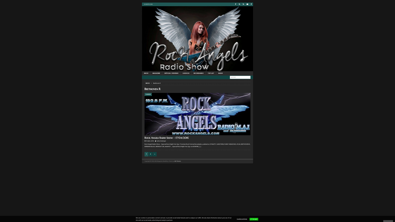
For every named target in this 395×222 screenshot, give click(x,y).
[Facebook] (235, 4)
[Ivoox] (239, 4)
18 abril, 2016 (150, 141)
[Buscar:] (240, 77)
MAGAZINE (156, 73)
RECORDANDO (199, 73)
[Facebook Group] (251, 4)
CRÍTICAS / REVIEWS (171, 73)
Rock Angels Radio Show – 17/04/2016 (167, 137)
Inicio (146, 73)
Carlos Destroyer (161, 141)
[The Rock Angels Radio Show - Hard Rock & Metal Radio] (197, 70)
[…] (200, 146)
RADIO (220, 73)
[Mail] (247, 4)
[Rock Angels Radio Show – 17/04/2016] (197, 114)
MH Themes (178, 161)
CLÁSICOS (186, 73)
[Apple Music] (243, 4)
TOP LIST (211, 73)
